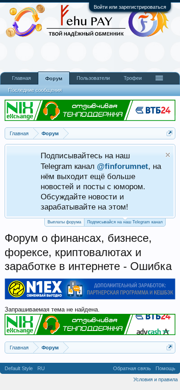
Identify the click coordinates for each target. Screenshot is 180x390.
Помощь (165, 368)
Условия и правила (155, 379)
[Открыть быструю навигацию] (170, 133)
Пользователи (93, 78)
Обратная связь (132, 368)
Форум (53, 78)
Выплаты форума (64, 222)
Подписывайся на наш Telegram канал (124, 222)
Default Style (19, 368)
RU (41, 368)
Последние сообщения (35, 90)
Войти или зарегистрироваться (130, 7)
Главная (21, 78)
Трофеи (133, 78)
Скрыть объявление (167, 154)
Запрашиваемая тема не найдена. (52, 309)
